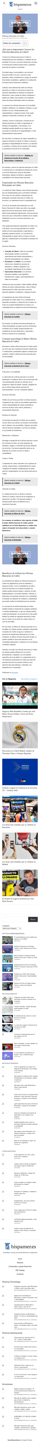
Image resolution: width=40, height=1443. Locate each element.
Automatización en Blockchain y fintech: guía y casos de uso (24, 1306)
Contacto (20, 1274)
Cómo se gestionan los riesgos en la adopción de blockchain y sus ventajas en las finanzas (25, 1068)
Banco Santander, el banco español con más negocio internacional (26, 1044)
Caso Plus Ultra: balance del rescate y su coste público (25, 1348)
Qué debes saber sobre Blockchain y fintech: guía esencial (25, 1086)
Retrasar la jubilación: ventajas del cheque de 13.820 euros (24, 1174)
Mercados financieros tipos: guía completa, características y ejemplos (25, 1426)
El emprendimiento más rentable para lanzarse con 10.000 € (25, 938)
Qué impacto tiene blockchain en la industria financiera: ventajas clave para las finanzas (24, 1133)
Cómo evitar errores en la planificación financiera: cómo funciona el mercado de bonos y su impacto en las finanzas (26, 1096)
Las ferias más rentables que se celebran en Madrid (19, 863)
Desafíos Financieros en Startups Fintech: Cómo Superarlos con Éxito (25, 947)
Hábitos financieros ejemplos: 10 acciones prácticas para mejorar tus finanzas (24, 1390)
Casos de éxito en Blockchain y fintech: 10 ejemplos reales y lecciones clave (25, 1325)
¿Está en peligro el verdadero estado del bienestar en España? (25, 1183)
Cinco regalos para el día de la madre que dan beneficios (25, 1211)
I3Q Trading (20, 1270)
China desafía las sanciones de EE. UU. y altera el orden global (24, 1338)
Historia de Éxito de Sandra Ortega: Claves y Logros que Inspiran (25, 984)
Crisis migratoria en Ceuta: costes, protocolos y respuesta (24, 1155)
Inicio (20, 1259)
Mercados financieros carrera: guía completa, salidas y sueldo (24, 1408)
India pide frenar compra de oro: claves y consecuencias (24, 1366)
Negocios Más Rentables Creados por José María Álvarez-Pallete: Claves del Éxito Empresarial (18, 714)
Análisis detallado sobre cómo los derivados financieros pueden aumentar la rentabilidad (26, 1124)
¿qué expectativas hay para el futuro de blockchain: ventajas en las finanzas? (26, 1104)
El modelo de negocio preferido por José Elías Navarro (18, 900)
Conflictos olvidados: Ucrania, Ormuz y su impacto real (25, 1357)
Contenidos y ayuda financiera (20, 1266)
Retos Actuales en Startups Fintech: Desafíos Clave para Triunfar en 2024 (25, 956)
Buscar (33, 919)
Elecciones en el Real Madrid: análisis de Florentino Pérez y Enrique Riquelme (18, 752)
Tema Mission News (14, 1440)
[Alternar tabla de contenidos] (23, 43)
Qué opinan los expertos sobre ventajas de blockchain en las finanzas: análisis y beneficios (26, 1078)
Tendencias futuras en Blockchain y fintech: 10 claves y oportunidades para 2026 (26, 1316)
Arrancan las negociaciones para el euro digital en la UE (24, 1035)
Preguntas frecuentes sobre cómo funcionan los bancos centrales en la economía (25, 999)
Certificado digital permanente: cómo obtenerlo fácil (25, 1220)
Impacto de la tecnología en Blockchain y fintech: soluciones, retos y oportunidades (25, 1297)
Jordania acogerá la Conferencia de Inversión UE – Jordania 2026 (19, 789)
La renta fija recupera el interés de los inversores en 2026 (25, 1026)
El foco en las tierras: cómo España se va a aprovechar (25, 1375)
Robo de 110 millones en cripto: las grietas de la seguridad (25, 1141)
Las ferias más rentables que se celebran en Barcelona (19, 826)
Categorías (5, 926)
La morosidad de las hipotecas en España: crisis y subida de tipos (24, 1053)
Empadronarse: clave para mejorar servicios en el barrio (24, 1202)
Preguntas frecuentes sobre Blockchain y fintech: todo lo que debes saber (25, 1287)
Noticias (20, 1263)
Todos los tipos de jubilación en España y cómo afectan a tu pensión (25, 1229)
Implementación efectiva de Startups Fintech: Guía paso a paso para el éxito (26, 966)
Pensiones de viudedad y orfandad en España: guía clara (25, 1192)
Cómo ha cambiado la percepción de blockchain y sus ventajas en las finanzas (25, 1115)
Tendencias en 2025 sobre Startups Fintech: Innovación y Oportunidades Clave (25, 976)
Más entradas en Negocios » (29, 679)
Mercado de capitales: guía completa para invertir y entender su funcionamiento (25, 1400)
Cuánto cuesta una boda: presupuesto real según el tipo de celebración (25, 1165)
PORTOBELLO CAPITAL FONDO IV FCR (25, 1417)
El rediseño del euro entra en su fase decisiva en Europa (25, 1017)
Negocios (15, 672)
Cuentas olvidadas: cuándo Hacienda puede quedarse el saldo (25, 1007)
